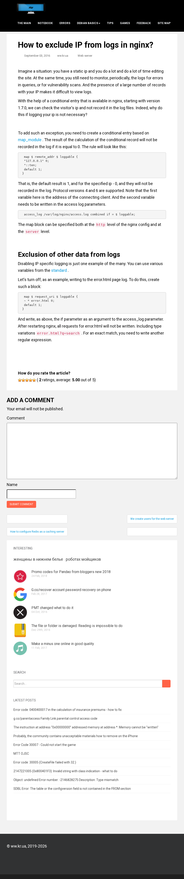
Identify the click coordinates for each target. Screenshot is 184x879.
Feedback (144, 23)
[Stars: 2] (23, 380)
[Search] (166, 683)
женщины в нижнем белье (38, 559)
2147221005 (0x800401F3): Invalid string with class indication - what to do (65, 771)
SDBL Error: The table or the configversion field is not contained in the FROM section (72, 788)
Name (12, 484)
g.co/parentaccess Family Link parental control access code (55, 718)
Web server (85, 55)
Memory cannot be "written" (138, 727)
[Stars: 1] (20, 380)
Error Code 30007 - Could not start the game (44, 745)
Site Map (164, 23)
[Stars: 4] (30, 380)
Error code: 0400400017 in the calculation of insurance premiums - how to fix (67, 710)
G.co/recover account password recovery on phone (71, 590)
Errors (64, 23)
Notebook (45, 23)
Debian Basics (87, 23)
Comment (16, 418)
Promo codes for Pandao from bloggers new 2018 (71, 572)
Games (125, 23)
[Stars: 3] (27, 380)
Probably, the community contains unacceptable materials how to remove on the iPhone (75, 736)
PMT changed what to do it (52, 608)
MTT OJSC (21, 753)
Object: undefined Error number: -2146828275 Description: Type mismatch (65, 780)
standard (59, 270)
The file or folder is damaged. (54, 626)
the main (24, 23)
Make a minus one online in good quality (62, 644)
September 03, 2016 (37, 55)
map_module (30, 139)
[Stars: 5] (34, 380)
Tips (110, 23)
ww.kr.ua (62, 55)
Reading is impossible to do (100, 626)
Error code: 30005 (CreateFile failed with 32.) (44, 762)
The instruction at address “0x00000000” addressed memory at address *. (65, 727)
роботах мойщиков (83, 559)
